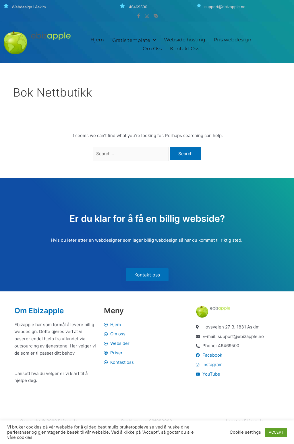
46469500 (138, 7)
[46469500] (122, 5)
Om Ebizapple (39, 310)
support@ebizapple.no (224, 6)
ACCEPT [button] (276, 432)
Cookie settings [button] (245, 432)
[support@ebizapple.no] (199, 5)
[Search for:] (131, 153)
